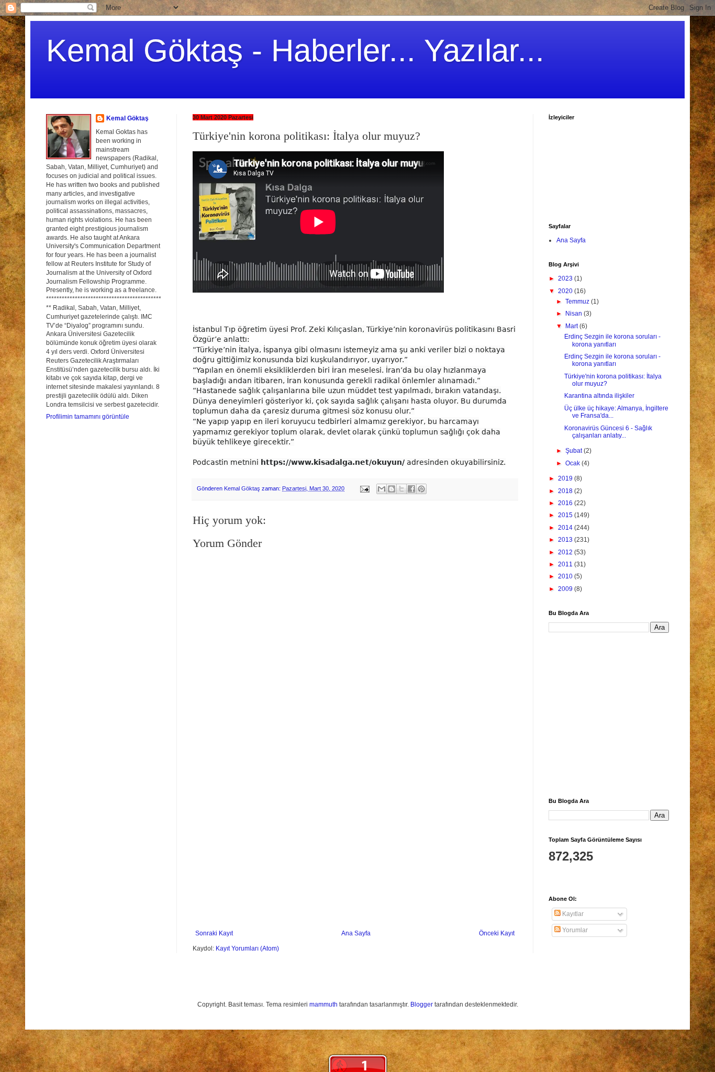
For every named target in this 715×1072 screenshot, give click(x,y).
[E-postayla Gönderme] (364, 488)
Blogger (421, 1004)
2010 (566, 576)
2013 (566, 539)
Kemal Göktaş (127, 118)
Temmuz (578, 301)
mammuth (323, 1004)
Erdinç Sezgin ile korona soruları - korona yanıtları (612, 340)
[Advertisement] (354, 851)
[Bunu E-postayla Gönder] (381, 489)
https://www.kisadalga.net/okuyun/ (333, 462)
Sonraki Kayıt (214, 933)
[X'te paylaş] (401, 489)
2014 (566, 527)
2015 (566, 515)
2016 (566, 503)
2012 (566, 552)
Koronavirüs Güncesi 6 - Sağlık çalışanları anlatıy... (608, 432)
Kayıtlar (572, 914)
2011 (566, 564)
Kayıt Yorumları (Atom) (247, 948)
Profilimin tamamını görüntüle (87, 416)
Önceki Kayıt (497, 933)
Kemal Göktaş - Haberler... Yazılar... (295, 50)
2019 (566, 478)
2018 (566, 491)
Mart (572, 326)
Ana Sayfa (356, 933)
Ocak (573, 463)
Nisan (574, 313)
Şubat (574, 450)
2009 (566, 589)
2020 (566, 291)
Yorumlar (574, 930)
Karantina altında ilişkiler (599, 395)
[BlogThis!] (391, 489)
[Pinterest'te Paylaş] (421, 489)
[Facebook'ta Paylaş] (411, 489)
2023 (566, 278)
